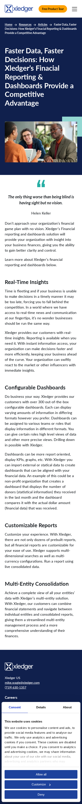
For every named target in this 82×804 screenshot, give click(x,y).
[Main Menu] (74, 9)
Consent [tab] (15, 707)
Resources (25, 24)
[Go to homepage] (19, 8)
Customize (39, 784)
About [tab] (67, 707)
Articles (42, 24)
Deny (41, 794)
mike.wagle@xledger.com (22, 682)
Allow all (41, 774)
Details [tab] (41, 707)
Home (8, 24)
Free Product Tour (53, 9)
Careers (11, 697)
